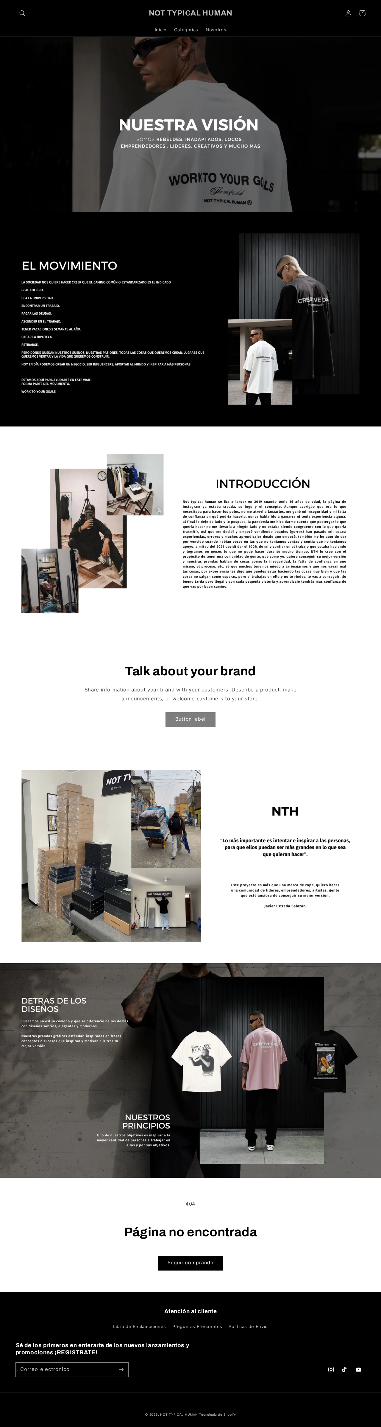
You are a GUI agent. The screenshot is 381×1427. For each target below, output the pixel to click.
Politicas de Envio (248, 1326)
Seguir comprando (190, 1262)
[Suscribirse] (121, 1369)
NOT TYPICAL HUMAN (179, 1415)
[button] (22, 13)
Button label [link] (190, 719)
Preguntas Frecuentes (197, 1326)
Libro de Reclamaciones (139, 1326)
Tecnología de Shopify (217, 1415)
